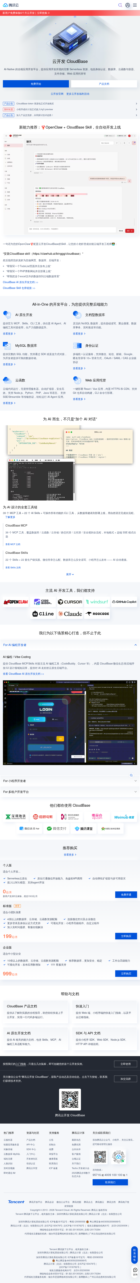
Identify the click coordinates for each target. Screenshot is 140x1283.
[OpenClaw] (16, 602)
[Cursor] (70, 602)
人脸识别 (8, 1163)
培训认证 (30, 1163)
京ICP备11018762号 (74, 1225)
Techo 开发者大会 (80, 1168)
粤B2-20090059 (77, 1221)
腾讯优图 (76, 1202)
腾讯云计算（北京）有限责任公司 (27, 1225)
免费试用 (76, 1144)
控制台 (52, 1144)
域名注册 (8, 1158)
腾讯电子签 (123, 1202)
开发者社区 (31, 1158)
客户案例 (76, 1154)
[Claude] (70, 614)
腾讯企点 (88, 1202)
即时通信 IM (9, 1173)
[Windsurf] (97, 602)
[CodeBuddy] (43, 602)
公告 (51, 1140)
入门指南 (21, 1064)
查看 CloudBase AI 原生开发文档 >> (23, 674)
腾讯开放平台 (35, 1202)
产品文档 (30, 1140)
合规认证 (76, 1158)
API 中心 (30, 1144)
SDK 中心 (31, 1149)
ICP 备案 (53, 1168)
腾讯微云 (99, 1202)
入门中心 (30, 1154)
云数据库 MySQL (12, 1154)
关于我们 (76, 1163)
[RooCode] (97, 614)
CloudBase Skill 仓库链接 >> (19, 288)
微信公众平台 (63, 1202)
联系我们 (53, 1163)
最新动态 (76, 1140)
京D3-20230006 (119, 1225)
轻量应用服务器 (11, 1144)
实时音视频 (9, 1168)
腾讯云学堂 (31, 1168)
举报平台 (53, 1154)
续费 (51, 1149)
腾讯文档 (111, 1202)
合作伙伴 (76, 1149)
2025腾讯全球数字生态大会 (81, 1174)
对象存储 (8, 1149)
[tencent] (16, 1201)
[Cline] (43, 614)
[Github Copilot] (124, 602)
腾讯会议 (49, 1202)
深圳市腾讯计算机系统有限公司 (33, 1221)
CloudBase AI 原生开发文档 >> (20, 282)
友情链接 (68, 1206)
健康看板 (53, 1158)
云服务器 (8, 1140)
